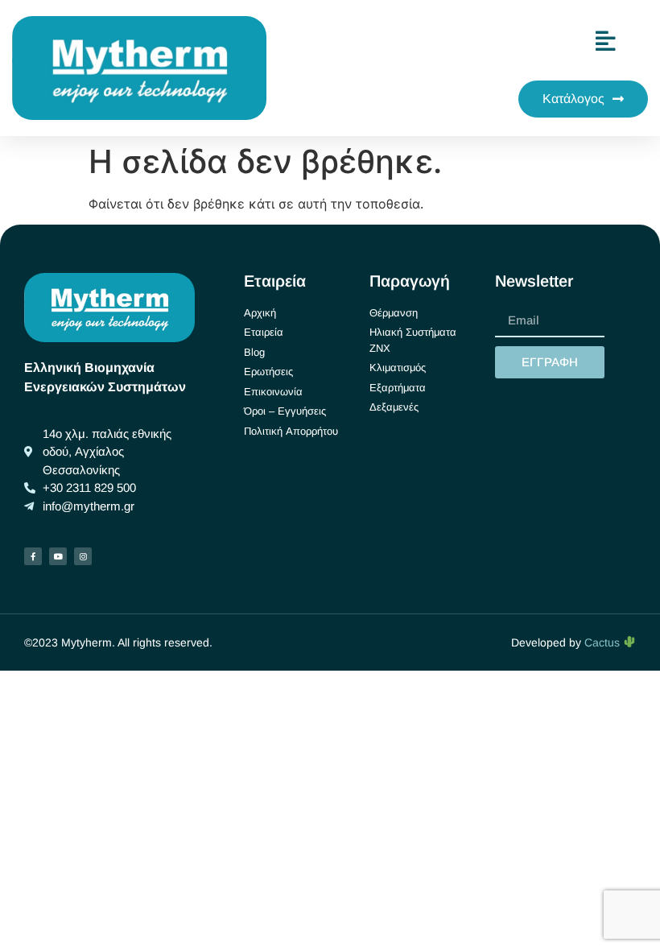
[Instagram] (83, 556)
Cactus (603, 642)
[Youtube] (58, 556)
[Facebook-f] (33, 556)
